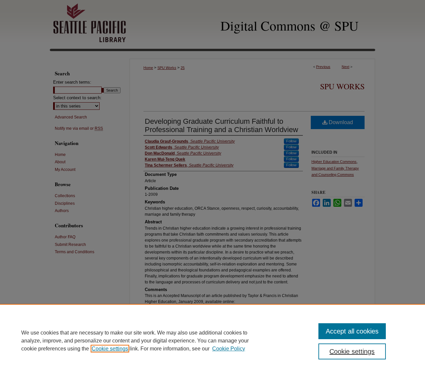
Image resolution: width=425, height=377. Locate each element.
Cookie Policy (228, 348)
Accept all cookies (352, 331)
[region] (212, 340)
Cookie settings (110, 348)
